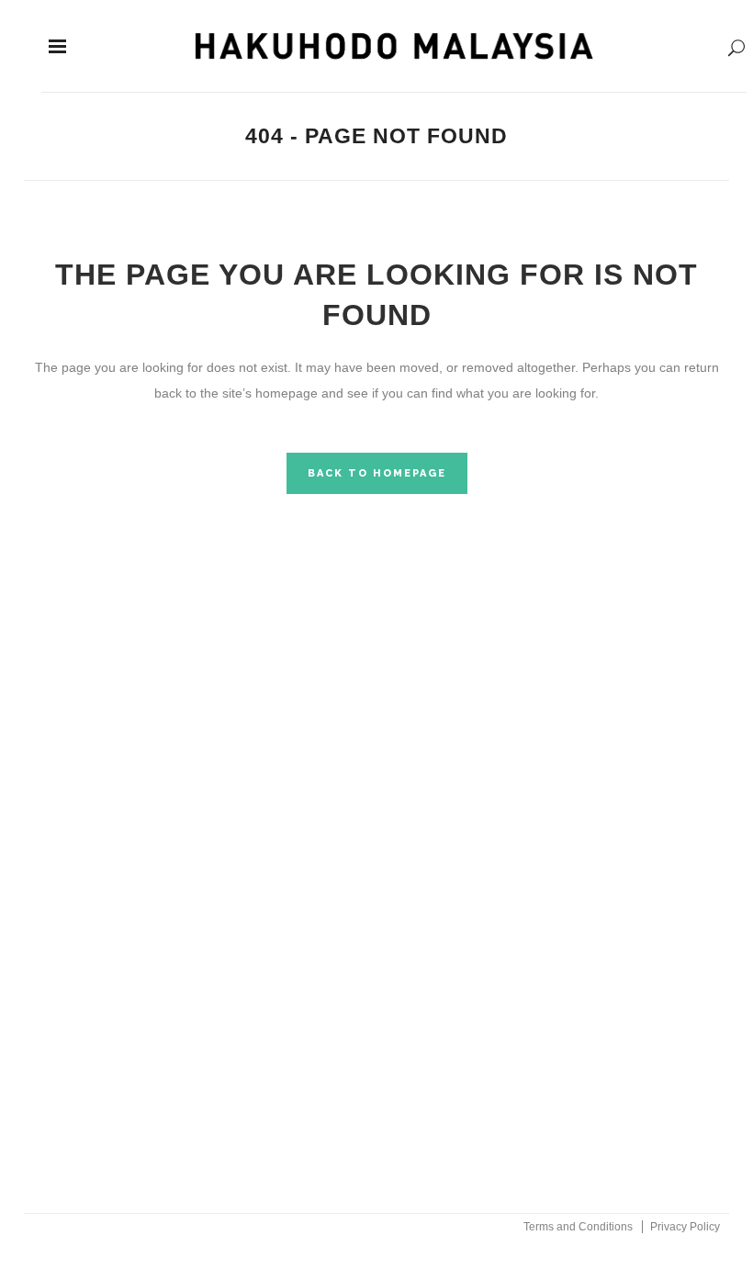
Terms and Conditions (578, 1226)
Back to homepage (377, 473)
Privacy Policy (685, 1226)
